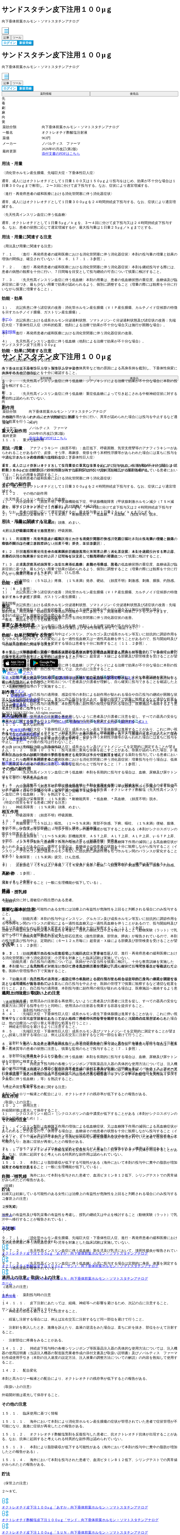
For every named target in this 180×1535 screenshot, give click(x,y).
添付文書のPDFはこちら (61, 153)
